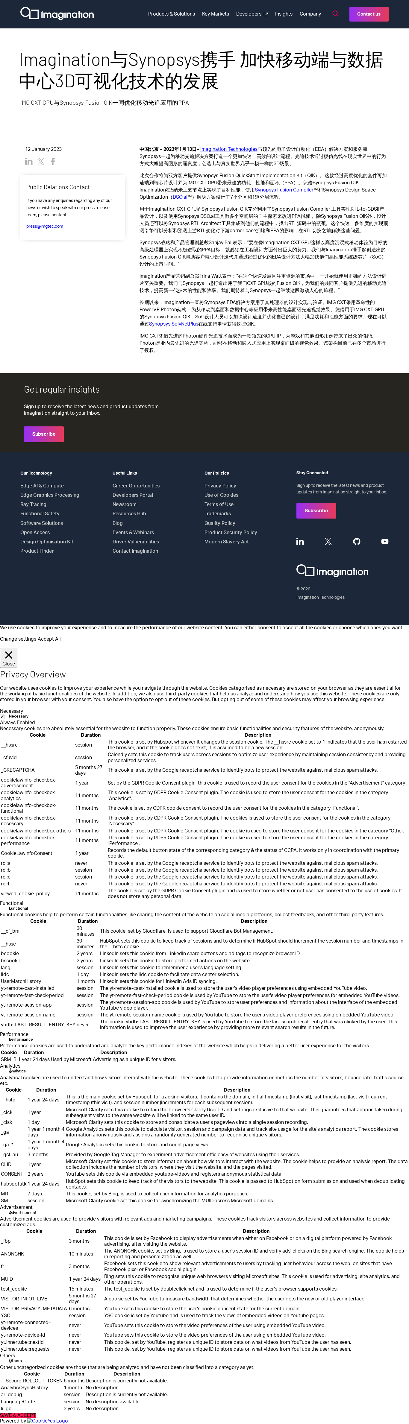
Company (310, 14)
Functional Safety (40, 513)
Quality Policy (220, 523)
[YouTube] (385, 541)
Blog (118, 523)
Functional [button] (11, 903)
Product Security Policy (231, 532)
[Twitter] (41, 161)
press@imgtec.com (44, 226)
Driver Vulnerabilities (136, 541)
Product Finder (37, 551)
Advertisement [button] (16, 1207)
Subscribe (43, 434)
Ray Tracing (33, 504)
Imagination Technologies (228, 149)
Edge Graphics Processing (49, 495)
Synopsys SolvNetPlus (173, 324)
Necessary (18, 716)
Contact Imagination (135, 551)
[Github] (356, 541)
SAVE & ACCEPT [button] (18, 1415)
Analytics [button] (10, 1066)
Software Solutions (41, 523)
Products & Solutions (171, 14)
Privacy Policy (220, 486)
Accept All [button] (49, 639)
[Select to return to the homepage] (57, 14)
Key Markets (215, 14)
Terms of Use (219, 504)
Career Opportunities (136, 486)
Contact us (369, 14)
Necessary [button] (11, 711)
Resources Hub (129, 513)
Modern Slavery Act (227, 541)
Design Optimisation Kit (46, 541)
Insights (284, 14)
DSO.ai (180, 197)
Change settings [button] (18, 639)
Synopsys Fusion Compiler (284, 190)
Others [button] (7, 1355)
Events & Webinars (133, 532)
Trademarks (218, 513)
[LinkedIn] (29, 161)
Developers (248, 14)
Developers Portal (133, 495)
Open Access (35, 532)
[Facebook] (53, 161)
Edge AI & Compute (42, 486)
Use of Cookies (221, 495)
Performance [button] (14, 1034)
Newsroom (125, 504)
